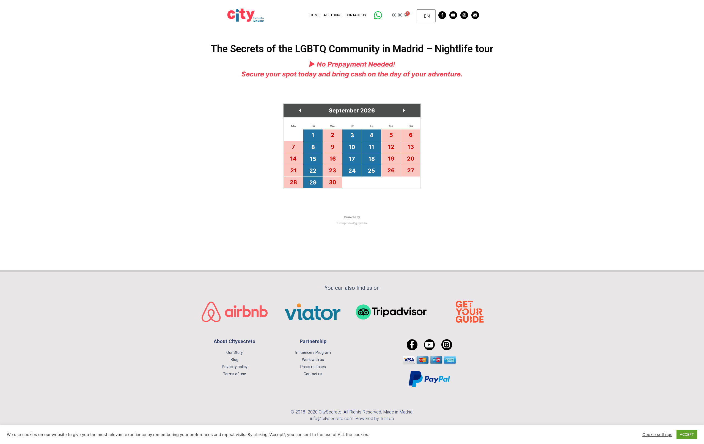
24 (352, 170)
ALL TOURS (332, 15)
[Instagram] (464, 15)
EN (427, 16)
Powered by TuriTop (374, 418)
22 (313, 170)
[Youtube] (453, 15)
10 (352, 147)
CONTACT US (355, 15)
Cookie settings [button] (657, 434)
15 (313, 159)
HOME (315, 15)
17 (352, 159)
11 (371, 147)
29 (313, 182)
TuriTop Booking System (352, 223)
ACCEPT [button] (687, 434)
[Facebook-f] (442, 15)
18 (372, 159)
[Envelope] (475, 15)
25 (371, 170)
